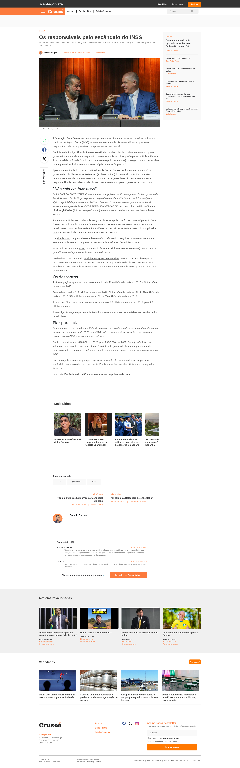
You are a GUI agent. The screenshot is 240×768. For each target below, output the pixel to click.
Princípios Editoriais (154, 760)
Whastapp (44, 140)
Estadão (93, 328)
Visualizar (170, 36)
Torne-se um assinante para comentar (82, 575)
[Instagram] (137, 723)
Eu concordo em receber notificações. (164, 738)
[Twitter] (130, 723)
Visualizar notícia (62, 414)
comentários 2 (101, 53)
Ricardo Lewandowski (89, 152)
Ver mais (194, 662)
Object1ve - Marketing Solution (89, 762)
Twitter (44, 159)
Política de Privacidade (168, 741)
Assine (166, 760)
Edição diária (85, 11)
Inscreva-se (172, 747)
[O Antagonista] (51, 4)
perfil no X (92, 210)
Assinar (194, 4)
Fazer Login (177, 4)
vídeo (82, 248)
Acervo (70, 11)
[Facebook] (124, 723)
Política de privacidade (179, 760)
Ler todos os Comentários (127, 575)
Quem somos (139, 760)
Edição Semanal (103, 11)
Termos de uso (195, 760)
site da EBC (63, 238)
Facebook (44, 150)
